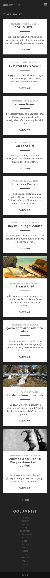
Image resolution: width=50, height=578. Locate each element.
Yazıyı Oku (25, 50)
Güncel (25, 547)
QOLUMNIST (25, 511)
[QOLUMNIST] (11, 4)
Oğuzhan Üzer (31, 24)
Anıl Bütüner (31, 392)
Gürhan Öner (31, 181)
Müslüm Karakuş (31, 283)
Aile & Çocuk (25, 518)
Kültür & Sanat (25, 534)
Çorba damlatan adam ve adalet (25, 329)
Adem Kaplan (31, 325)
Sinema (25, 544)
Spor (24, 554)
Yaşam (25, 561)
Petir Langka (31, 101)
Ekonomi (25, 531)
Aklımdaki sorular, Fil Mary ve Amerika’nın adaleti (25, 462)
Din (25, 528)
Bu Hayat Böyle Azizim (25, 65)
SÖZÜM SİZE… (25, 27)
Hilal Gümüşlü (31, 222)
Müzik (25, 541)
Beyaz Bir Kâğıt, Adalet (25, 226)
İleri (27, 500)
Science (25, 521)
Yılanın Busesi (25, 104)
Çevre (25, 524)
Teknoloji (25, 557)
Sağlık (24, 551)
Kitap (25, 538)
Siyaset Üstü (25, 286)
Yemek (25, 564)
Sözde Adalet (24, 146)
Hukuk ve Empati (25, 184)
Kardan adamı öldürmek (25, 395)
